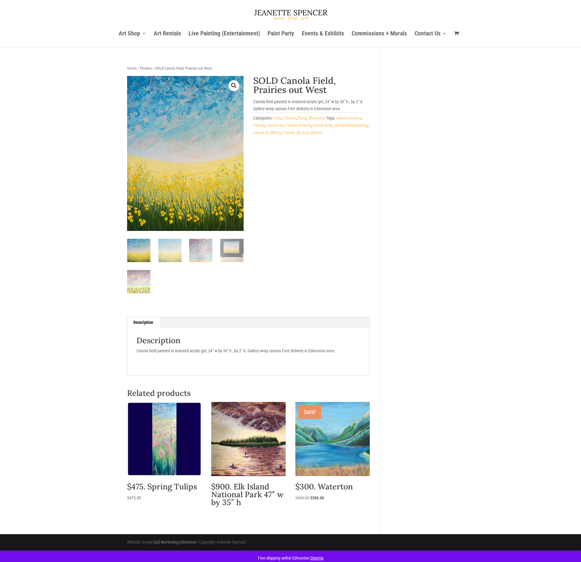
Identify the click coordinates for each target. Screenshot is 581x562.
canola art (275, 125)
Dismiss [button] (316, 558)
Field (277, 118)
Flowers (146, 68)
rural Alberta (312, 132)
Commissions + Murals (379, 34)
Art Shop (129, 34)
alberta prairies (348, 118)
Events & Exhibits (323, 34)
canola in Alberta (267, 132)
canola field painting (351, 125)
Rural (302, 118)
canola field (322, 125)
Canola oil (291, 132)
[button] (233, 85)
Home (131, 68)
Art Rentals (167, 34)
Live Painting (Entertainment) (224, 34)
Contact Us (428, 34)
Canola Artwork (298, 125)
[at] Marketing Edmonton (175, 542)
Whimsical (317, 118)
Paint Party (281, 34)
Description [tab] (143, 322)
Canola (259, 125)
